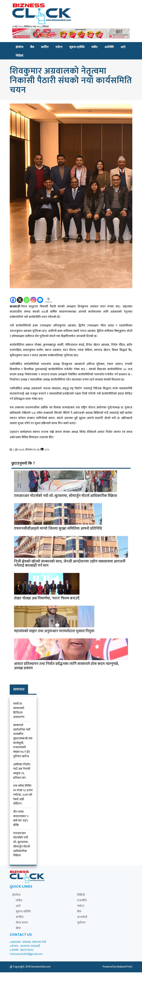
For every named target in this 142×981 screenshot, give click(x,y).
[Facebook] (13, 297)
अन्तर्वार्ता (82, 917)
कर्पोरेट (45, 47)
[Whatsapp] (27, 297)
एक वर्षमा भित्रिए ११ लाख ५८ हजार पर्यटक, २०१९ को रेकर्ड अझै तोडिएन (23, 794)
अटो (123, 47)
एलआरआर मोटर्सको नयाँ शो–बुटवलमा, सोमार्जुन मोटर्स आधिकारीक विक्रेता (21, 844)
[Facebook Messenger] (40, 297)
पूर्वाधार (81, 922)
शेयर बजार (22, 922)
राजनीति (82, 900)
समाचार (19, 689)
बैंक (32, 47)
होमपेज (19, 47)
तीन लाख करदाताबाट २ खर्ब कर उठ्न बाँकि (21, 818)
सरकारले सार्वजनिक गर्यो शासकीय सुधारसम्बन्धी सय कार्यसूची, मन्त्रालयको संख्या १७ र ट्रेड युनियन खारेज (22, 741)
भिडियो (19, 55)
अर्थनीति (109, 47)
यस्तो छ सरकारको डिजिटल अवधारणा (18, 710)
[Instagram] (33, 297)
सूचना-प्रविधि (77, 47)
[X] (20, 297)
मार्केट (94, 47)
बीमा (18, 928)
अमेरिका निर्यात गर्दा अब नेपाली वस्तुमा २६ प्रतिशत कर (21, 771)
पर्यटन (59, 47)
